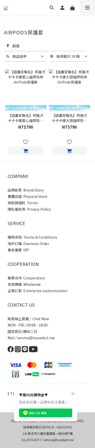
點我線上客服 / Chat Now (28, 318)
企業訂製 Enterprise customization (37, 290)
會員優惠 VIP (18, 249)
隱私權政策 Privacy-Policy (29, 209)
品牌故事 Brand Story (26, 190)
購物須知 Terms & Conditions (32, 237)
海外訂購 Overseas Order (28, 243)
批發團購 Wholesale (24, 284)
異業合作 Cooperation (26, 277)
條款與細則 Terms (23, 202)
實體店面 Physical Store (27, 196)
